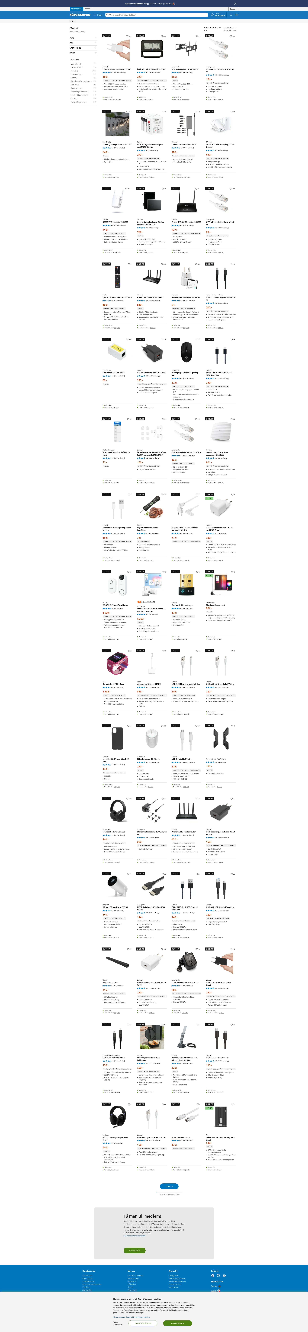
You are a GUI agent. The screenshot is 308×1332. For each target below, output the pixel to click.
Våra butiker (132, 1290)
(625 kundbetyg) (154, 533)
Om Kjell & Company (136, 1275)
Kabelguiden (173, 1275)
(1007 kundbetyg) (154, 1063)
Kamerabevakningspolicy (91, 1284)
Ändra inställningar (117, 1323)
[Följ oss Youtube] (224, 1275)
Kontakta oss (87, 1275)
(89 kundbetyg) (188, 608)
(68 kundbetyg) (188, 533)
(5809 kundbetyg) (223, 910)
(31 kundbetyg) (222, 458)
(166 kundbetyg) (119, 458)
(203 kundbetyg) (188, 148)
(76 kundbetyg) (188, 986)
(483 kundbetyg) (119, 1061)
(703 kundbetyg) (188, 225)
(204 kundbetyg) (119, 835)
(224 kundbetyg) (119, 765)
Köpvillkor (86, 1287)
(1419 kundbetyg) (154, 376)
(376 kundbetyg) (223, 303)
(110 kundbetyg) (188, 378)
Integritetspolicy (88, 1281)
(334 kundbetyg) (154, 837)
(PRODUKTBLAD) (149, 602)
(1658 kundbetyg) (223, 837)
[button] (84, 31)
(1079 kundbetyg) (189, 913)
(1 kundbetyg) (153, 614)
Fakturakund (87, 1278)
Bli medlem (134, 1250)
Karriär (130, 1287)
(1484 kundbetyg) (154, 72)
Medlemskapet (133, 1278)
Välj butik (118, 99)
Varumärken (173, 1287)
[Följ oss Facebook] (212, 1275)
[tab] (76, 9)
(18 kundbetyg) (119, 986)
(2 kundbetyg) (222, 533)
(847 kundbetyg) (154, 913)
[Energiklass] (139, 602)
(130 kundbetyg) (154, 687)
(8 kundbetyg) (222, 762)
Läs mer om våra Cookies (122, 1317)
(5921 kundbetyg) (189, 687)
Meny (99, 15)
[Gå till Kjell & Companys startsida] (81, 14)
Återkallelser (87, 1290)
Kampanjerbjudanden (177, 1278)
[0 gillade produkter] (231, 15)
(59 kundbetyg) (188, 72)
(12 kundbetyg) (153, 150)
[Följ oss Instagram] (218, 1275)
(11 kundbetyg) (119, 687)
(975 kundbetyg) (119, 533)
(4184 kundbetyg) (223, 75)
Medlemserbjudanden (177, 1281)
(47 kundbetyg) (119, 910)
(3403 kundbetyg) (189, 762)
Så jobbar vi (132, 1281)
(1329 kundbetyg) (223, 378)
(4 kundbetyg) (118, 608)
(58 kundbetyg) (188, 1140)
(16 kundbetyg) (153, 228)
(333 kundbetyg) (154, 458)
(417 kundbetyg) (223, 150)
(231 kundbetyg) (119, 148)
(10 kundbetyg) (119, 300)
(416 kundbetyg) (119, 376)
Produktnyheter (175, 1284)
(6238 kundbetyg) (120, 72)
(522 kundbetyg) (188, 835)
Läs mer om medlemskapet (134, 1235)
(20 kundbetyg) (188, 1063)
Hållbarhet (132, 1284)
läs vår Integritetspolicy (141, 1317)
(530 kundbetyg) (154, 762)
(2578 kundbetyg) (120, 225)
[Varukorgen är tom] (237, 15)
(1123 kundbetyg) (154, 300)
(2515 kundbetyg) (189, 300)
